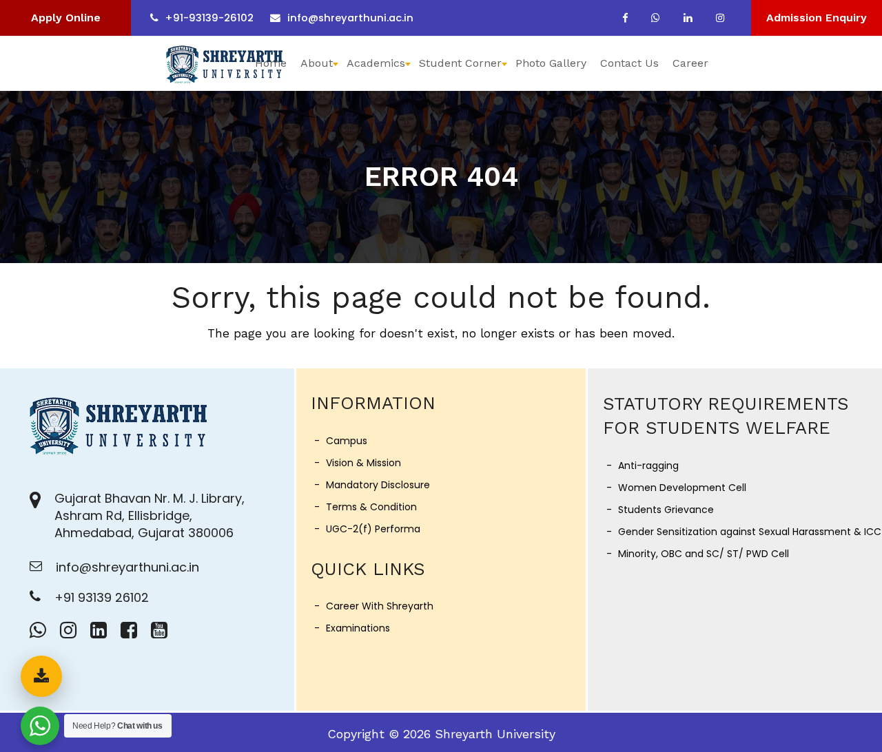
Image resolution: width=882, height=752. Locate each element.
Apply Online (66, 17)
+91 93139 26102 (101, 597)
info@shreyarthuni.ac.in (350, 18)
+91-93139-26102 (209, 18)
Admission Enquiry (816, 17)
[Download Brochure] (41, 676)
